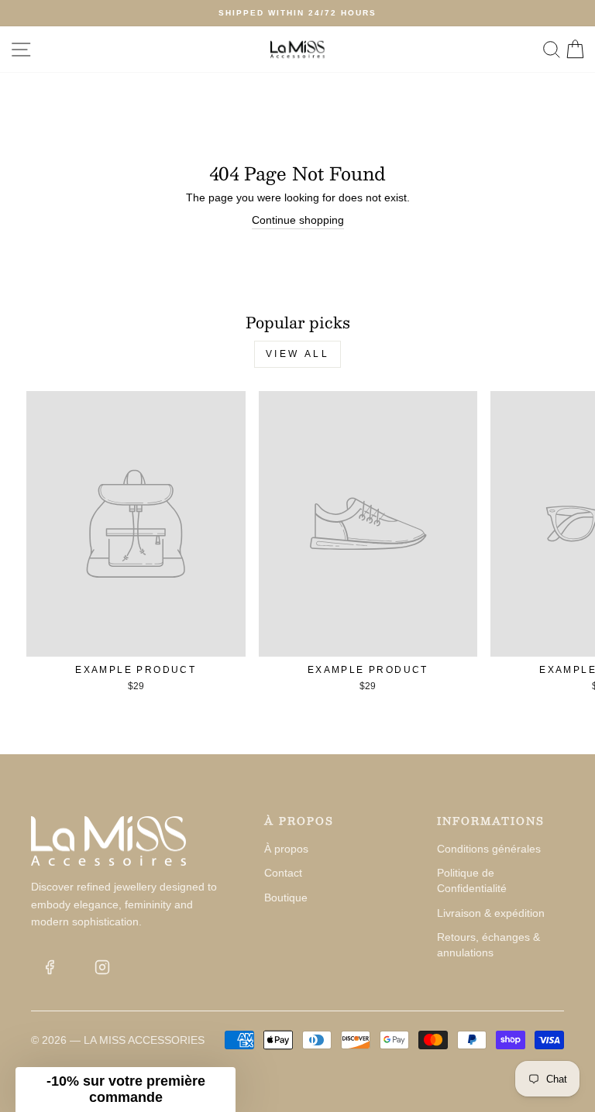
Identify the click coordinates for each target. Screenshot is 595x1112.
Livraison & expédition (491, 913)
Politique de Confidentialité (472, 880)
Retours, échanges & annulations (488, 945)
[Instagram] (102, 967)
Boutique (286, 897)
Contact (283, 873)
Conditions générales (489, 849)
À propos (286, 849)
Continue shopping (298, 220)
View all (298, 353)
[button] (125, 1089)
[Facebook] (49, 967)
